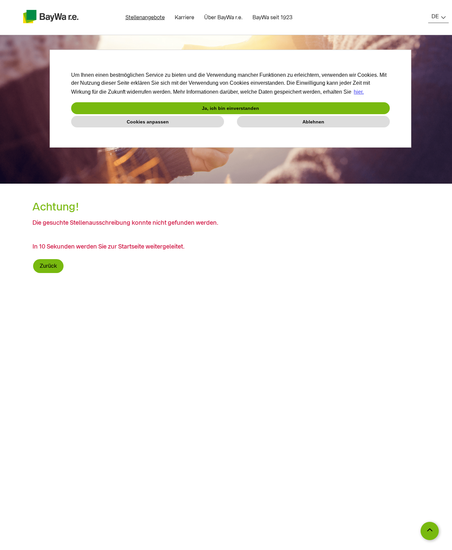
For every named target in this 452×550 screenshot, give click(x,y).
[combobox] (438, 16)
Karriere (184, 17)
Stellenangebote (145, 17)
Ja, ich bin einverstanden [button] (230, 108)
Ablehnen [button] (313, 121)
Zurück (48, 265)
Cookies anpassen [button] (148, 121)
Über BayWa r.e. (223, 17)
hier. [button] (359, 92)
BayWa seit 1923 (272, 17)
